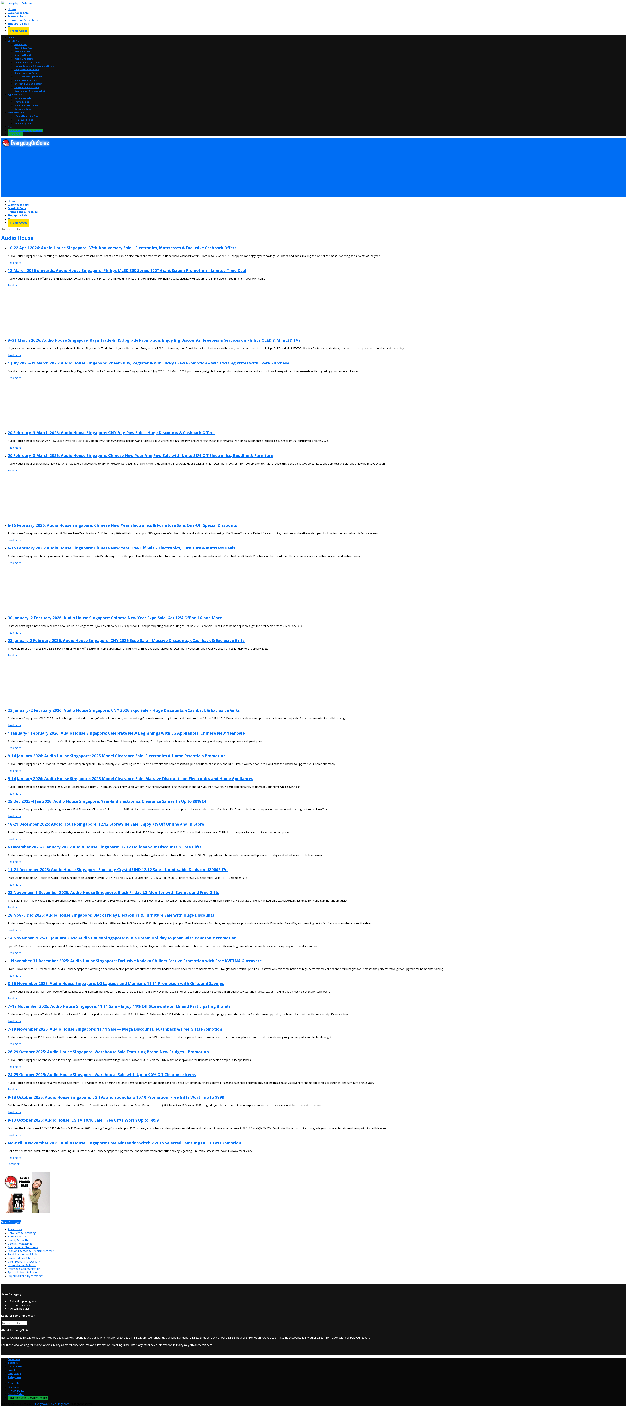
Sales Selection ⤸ (17, 112)
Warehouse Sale (18, 13)
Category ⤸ (14, 40)
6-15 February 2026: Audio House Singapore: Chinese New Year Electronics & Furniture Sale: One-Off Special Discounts (122, 525)
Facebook (14, 1164)
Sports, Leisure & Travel (26, 87)
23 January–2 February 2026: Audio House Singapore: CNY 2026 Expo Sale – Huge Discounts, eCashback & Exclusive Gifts (124, 710)
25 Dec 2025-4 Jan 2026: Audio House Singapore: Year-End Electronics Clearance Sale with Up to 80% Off (108, 801)
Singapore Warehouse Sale (216, 1337)
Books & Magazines (24, 58)
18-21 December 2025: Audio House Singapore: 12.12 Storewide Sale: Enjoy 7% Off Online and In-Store (106, 824)
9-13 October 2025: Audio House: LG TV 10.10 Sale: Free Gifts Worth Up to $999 (83, 1120)
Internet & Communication (28, 84)
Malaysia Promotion (98, 1345)
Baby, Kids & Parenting (22, 1233)
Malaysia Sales (43, 1345)
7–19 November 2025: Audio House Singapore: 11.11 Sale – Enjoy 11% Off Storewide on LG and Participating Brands (119, 1006)
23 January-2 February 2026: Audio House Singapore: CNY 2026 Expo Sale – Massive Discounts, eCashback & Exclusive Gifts (126, 640)
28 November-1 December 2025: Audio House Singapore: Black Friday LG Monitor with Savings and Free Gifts (113, 892)
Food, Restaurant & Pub (26, 69)
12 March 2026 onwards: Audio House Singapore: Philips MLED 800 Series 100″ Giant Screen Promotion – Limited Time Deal (127, 270)
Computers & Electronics (27, 62)
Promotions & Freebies (23, 20)
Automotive (20, 44)
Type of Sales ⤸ (16, 94)
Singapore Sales (18, 23)
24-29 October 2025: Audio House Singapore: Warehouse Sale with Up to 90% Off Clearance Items (102, 1074)
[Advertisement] (99, 172)
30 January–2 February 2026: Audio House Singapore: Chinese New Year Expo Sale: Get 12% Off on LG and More (115, 617)
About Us (13, 1383)
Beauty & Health (22, 55)
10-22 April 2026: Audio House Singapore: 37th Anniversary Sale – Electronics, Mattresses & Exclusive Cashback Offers (122, 247)
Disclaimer (14, 1387)
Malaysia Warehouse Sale (68, 1345)
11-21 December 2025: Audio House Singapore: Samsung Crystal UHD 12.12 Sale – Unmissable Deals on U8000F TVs (118, 869)
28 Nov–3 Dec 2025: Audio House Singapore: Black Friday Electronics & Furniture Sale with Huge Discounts (111, 915)
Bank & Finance (22, 51)
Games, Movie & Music (25, 73)
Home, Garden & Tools (25, 80)
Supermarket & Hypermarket (29, 91)
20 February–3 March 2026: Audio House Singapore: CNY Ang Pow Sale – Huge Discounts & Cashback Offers (111, 432)
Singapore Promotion (247, 1337)
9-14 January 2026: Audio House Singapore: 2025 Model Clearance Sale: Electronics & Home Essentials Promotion (117, 755)
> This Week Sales (23, 119)
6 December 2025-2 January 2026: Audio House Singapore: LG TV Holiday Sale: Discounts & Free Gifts (104, 847)
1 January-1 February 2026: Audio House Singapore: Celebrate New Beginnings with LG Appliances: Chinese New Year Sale (126, 733)
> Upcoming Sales (23, 123)
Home (12, 9)
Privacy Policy (16, 1390)
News (11, 127)
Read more (14, 263)
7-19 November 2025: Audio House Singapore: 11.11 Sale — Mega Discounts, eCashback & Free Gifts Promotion (115, 1029)
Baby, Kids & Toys (23, 48)
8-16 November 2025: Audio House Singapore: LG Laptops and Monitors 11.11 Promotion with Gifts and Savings (116, 983)
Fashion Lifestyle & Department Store (34, 66)
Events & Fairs (17, 16)
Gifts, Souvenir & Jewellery (28, 76)
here (209, 1345)
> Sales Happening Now (26, 116)
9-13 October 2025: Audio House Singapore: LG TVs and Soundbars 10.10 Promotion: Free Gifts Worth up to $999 (116, 1097)
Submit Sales (16, 1394)
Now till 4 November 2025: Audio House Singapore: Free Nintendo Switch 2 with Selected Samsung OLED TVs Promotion (124, 1142)
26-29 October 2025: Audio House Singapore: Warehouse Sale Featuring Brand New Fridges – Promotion (108, 1051)
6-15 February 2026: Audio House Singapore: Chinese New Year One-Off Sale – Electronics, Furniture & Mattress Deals (121, 548)
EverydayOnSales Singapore (18, 1337)
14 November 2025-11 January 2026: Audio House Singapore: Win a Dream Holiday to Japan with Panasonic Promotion (122, 938)
